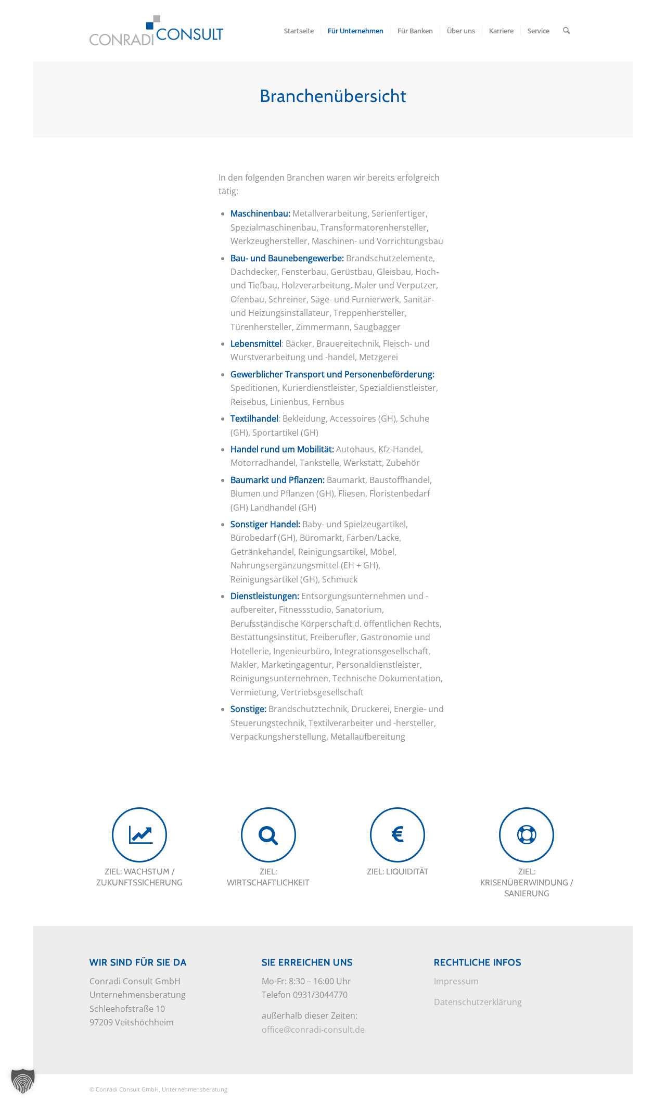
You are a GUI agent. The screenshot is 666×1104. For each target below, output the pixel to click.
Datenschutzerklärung (478, 1002)
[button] (23, 1081)
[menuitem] (299, 30)
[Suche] (566, 30)
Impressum (456, 981)
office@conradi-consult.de (313, 1029)
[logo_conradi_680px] (156, 30)
